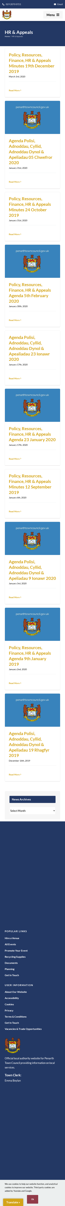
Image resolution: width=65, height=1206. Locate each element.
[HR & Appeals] (32, 117)
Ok (32, 1199)
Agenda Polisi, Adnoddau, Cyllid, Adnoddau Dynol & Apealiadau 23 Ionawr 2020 (29, 348)
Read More (14, 90)
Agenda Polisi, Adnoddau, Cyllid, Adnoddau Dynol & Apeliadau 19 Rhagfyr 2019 (29, 744)
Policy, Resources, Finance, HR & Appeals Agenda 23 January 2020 (32, 434)
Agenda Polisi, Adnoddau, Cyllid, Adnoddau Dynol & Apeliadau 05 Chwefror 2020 (30, 151)
